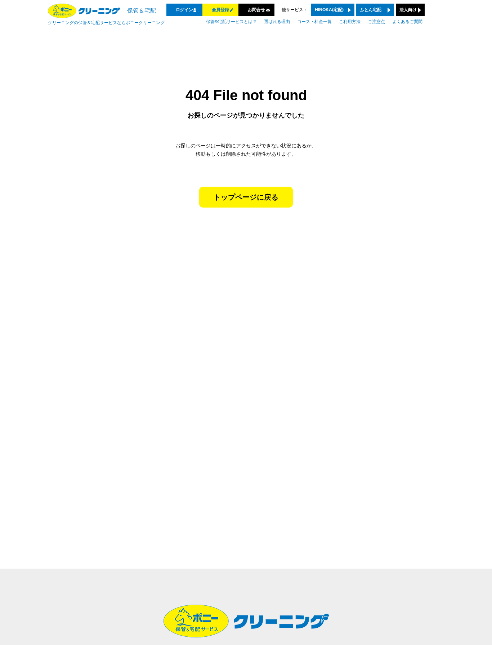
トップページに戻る (246, 197)
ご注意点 (376, 21)
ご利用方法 (350, 21)
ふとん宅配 (370, 9)
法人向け (408, 9)
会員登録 (220, 9)
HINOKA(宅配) (329, 9)
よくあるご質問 (407, 21)
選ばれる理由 (277, 21)
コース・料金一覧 (314, 21)
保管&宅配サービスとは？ (231, 21)
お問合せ (256, 9)
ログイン (184, 9)
